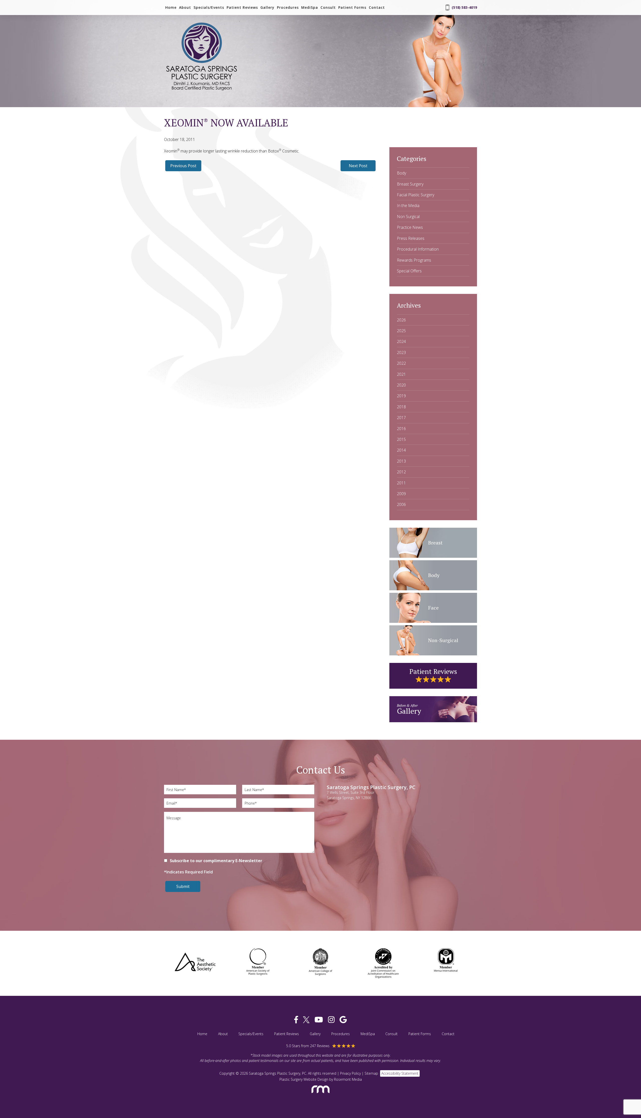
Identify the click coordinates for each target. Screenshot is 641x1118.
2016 (401, 428)
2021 (401, 374)
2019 (401, 396)
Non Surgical (408, 216)
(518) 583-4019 (464, 7)
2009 (401, 493)
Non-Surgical (443, 640)
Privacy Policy (350, 1073)
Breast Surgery (410, 184)
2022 (401, 363)
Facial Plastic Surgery (415, 195)
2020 (401, 385)
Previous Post (183, 165)
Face (433, 607)
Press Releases (410, 238)
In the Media (408, 205)
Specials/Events (209, 7)
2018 (401, 407)
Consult (328, 7)
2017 (401, 417)
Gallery (267, 7)
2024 (401, 341)
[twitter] (306, 1019)
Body (401, 173)
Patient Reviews (242, 7)
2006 (401, 504)
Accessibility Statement (399, 1073)
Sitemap (371, 1073)
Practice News (410, 227)
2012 (401, 472)
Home (171, 7)
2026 (401, 320)
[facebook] (296, 1020)
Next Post (358, 165)
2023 (401, 352)
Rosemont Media (348, 1079)
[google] (343, 1020)
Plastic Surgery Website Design (303, 1079)
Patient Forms (352, 7)
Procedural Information (418, 249)
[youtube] (319, 1020)
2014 (401, 450)
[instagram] (331, 1020)
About (185, 7)
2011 (401, 483)
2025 (401, 330)
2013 (401, 461)
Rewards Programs (414, 260)
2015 (401, 439)
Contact (377, 7)
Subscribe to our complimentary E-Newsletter (216, 860)
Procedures (288, 7)
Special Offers (409, 271)
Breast (435, 542)
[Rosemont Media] (320, 1095)
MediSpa (309, 7)
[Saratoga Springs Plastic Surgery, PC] (201, 91)
